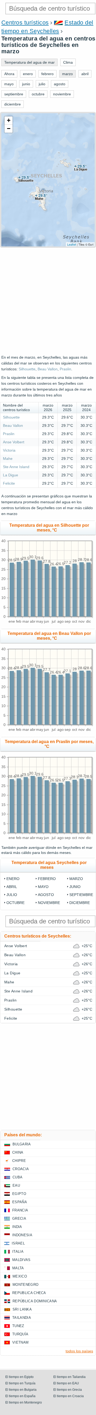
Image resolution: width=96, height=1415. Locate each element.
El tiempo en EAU (66, 1383)
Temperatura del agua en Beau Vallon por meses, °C (49, 635)
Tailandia (21, 1318)
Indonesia (22, 1235)
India (17, 1227)
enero (12, 879)
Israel (18, 1243)
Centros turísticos (25, 22)
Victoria (9, 450)
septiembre (81, 895)
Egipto (19, 1194)
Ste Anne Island (16, 467)
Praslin (65, 369)
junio (75, 887)
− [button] (8, 128)
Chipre (19, 1161)
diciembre (79, 903)
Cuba (17, 1177)
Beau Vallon (48, 369)
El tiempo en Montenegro (23, 1402)
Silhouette (27, 369)
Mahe (8, 458)
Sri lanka (22, 1309)
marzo (76, 879)
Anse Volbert (13, 442)
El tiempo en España (20, 1396)
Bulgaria (22, 1144)
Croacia (21, 1169)
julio (11, 895)
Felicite (9, 483)
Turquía (20, 1334)
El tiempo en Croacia (68, 1396)
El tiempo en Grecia (67, 1390)
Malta (18, 1268)
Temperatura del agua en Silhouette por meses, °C (49, 527)
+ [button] (8, 120)
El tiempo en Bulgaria (21, 1390)
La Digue (10, 475)
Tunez (18, 1326)
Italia (17, 1252)
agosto (46, 895)
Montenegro (25, 1285)
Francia (20, 1210)
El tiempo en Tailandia (69, 1377)
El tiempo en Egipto (19, 1377)
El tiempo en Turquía (20, 1383)
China (17, 1152)
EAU (16, 1185)
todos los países (79, 1351)
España (19, 1202)
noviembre (49, 903)
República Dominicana (35, 1301)
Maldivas (21, 1260)
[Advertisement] (48, 301)
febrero (47, 879)
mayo (43, 887)
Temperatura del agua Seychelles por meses (49, 865)
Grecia (19, 1219)
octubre (15, 903)
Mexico (20, 1276)
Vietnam (20, 1342)
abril (11, 887)
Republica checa (29, 1293)
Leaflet (71, 244)
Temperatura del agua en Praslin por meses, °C (49, 744)
